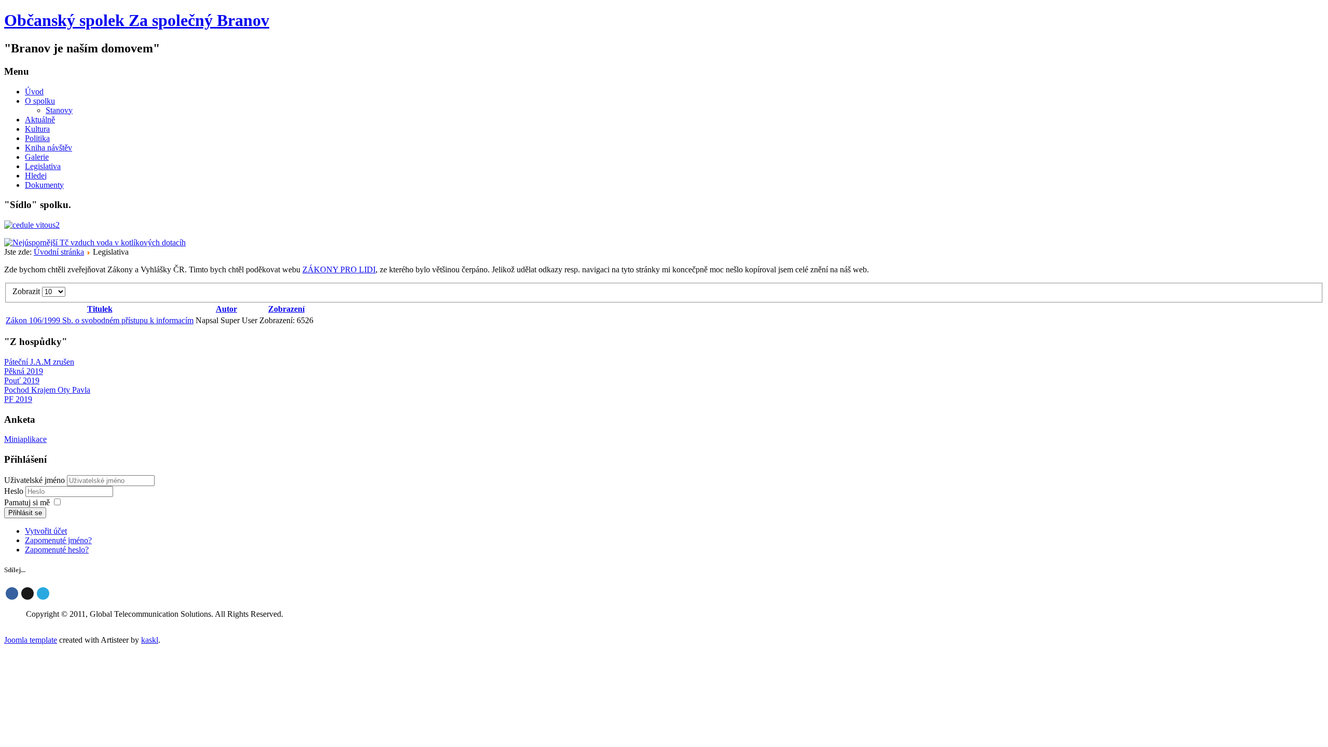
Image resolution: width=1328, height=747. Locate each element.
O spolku (40, 100)
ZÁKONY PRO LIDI (339, 269)
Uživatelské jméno (34, 480)
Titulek (100, 309)
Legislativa (43, 166)
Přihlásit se (25, 513)
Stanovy (59, 110)
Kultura (37, 129)
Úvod (34, 91)
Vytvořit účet (46, 531)
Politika (37, 138)
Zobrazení (286, 309)
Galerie (37, 157)
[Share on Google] (27, 593)
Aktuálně (40, 119)
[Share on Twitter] (43, 593)
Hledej (36, 175)
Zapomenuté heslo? (57, 549)
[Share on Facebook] (12, 593)
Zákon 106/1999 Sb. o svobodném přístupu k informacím (99, 320)
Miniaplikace (25, 439)
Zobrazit (27, 291)
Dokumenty (44, 185)
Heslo (14, 491)
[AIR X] (95, 242)
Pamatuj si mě (27, 502)
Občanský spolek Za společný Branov (136, 20)
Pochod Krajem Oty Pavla (47, 389)
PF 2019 (18, 399)
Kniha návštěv (48, 147)
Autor (226, 309)
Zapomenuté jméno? (58, 540)
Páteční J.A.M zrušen (39, 361)
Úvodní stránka (59, 251)
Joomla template (30, 639)
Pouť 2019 (21, 380)
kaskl (149, 639)
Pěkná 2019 (23, 371)
